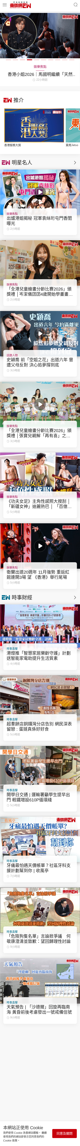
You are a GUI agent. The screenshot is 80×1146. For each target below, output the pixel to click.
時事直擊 (12, 648)
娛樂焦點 (12, 213)
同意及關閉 (65, 1133)
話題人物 (12, 355)
